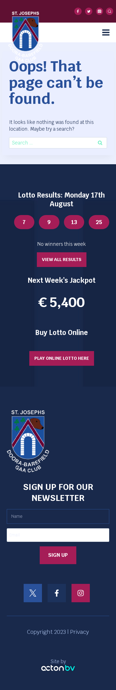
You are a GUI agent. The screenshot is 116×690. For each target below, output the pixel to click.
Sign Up (58, 555)
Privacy (79, 632)
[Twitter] (88, 11)
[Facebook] (78, 11)
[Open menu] (107, 32)
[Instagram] (99, 11)
